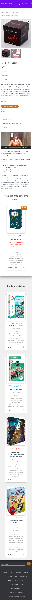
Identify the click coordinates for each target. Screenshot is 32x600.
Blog (12, 572)
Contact (26, 572)
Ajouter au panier (9, 106)
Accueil (3, 12)
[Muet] (26, 147)
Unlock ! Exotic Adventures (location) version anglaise (16, 454)
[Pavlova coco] (16, 219)
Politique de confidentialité (16, 584)
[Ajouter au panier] (23, 267)
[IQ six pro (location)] (16, 368)
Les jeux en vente (13, 235)
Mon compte (23, 576)
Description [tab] (6, 119)
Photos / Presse (19, 580)
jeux (16, 576)
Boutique (18, 572)
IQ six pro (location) (16, 389)
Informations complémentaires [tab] (12, 123)
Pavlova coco (16, 239)
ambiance (7, 15)
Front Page (8, 576)
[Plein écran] (28, 147)
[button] (28, 21)
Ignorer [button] (16, 5)
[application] (16, 140)
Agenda (6, 572)
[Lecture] (3, 147)
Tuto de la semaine (16, 588)
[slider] (15, 147)
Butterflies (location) (16, 326)
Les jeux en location (9, 12)
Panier (10, 580)
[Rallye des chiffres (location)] (16, 501)
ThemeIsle (22, 596)
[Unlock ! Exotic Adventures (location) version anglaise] (16, 431)
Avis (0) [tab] (4, 127)
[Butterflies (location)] (16, 306)
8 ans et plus (18, 323)
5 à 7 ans (12, 323)
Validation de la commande (16, 592)
